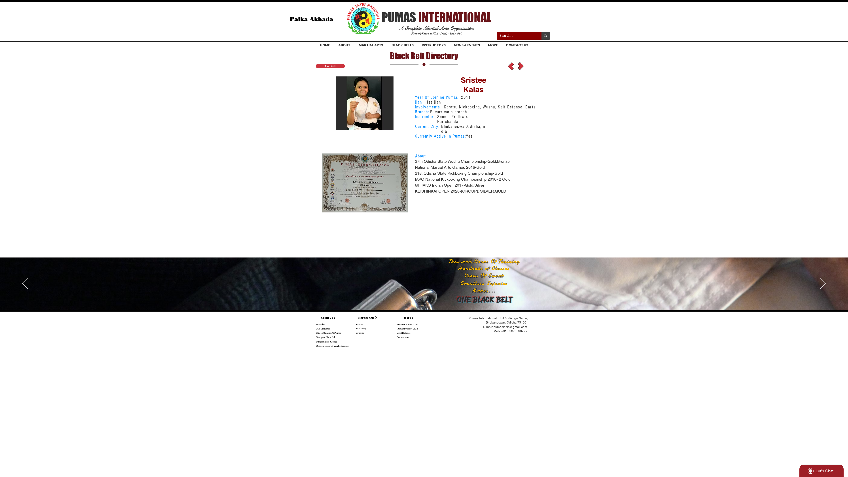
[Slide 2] (424, 299)
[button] (364, 103)
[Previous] (25, 284)
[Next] (823, 284)
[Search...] (545, 36)
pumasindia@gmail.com (510, 327)
